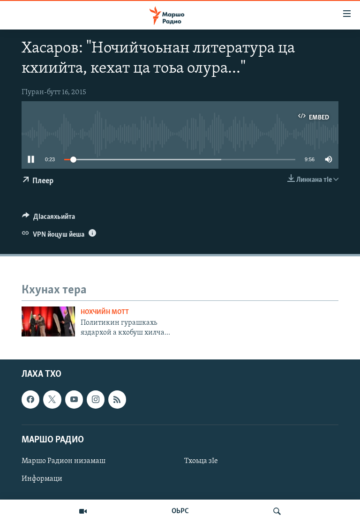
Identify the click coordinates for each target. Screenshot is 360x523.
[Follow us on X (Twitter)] (52, 400)
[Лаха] (277, 511)
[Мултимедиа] (83, 511)
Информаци (42, 479)
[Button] (48, 219)
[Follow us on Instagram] (96, 400)
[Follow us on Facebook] (30, 400)
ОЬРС (180, 511)
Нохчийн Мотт (105, 312)
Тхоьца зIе (201, 461)
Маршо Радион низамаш (63, 461)
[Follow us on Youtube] (74, 400)
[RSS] (117, 400)
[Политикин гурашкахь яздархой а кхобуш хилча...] (48, 321)
